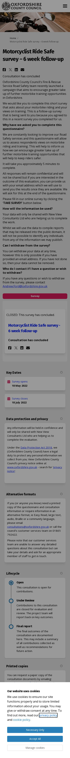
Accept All (35, 738)
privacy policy (48, 715)
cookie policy (21, 720)
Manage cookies (35, 747)
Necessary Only (35, 730)
